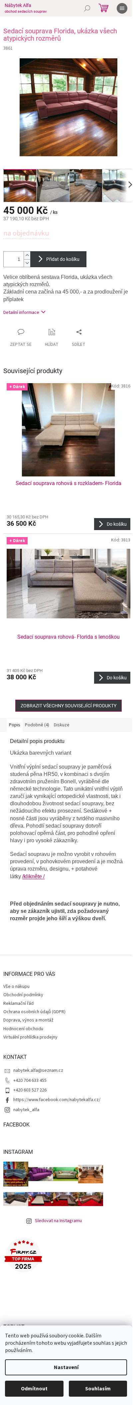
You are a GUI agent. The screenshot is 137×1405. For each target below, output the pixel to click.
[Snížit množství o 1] (27, 263)
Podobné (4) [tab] (37, 725)
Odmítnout (34, 1388)
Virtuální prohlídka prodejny (30, 1037)
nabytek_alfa (26, 1109)
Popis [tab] (14, 725)
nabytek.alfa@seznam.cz (38, 1070)
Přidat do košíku (62, 259)
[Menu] (122, 8)
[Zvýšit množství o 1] (27, 255)
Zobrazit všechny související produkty (68, 705)
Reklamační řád (18, 1003)
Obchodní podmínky (23, 995)
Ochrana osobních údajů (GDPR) (34, 1012)
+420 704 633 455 (30, 1080)
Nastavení (66, 1367)
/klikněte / (33, 876)
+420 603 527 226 (30, 1090)
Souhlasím (98, 1388)
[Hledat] (87, 8)
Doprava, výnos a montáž (28, 1020)
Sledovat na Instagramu (58, 1220)
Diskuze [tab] (61, 725)
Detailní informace (21, 312)
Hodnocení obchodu (23, 1029)
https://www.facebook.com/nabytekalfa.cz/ (56, 1099)
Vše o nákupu (16, 986)
